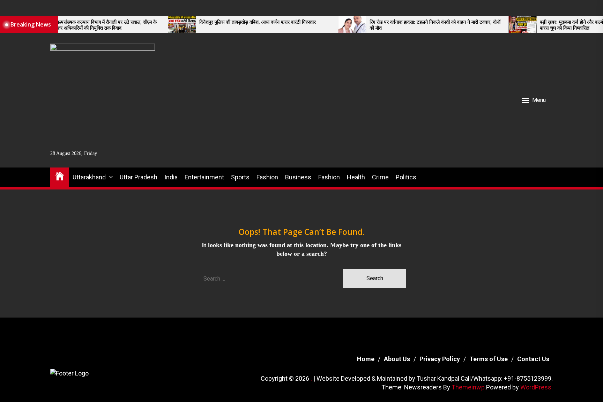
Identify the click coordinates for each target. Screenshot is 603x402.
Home (365, 359)
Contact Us (533, 359)
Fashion (267, 177)
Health (356, 177)
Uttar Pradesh (138, 177)
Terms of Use (488, 359)
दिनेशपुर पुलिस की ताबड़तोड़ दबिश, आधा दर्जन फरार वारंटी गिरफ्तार (240, 22)
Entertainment (204, 177)
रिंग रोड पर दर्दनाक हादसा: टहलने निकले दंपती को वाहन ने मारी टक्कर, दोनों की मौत (417, 25)
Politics (406, 177)
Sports (240, 177)
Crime (380, 177)
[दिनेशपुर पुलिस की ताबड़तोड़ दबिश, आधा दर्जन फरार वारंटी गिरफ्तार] (165, 24)
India (171, 177)
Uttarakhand (89, 177)
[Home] (59, 176)
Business (298, 177)
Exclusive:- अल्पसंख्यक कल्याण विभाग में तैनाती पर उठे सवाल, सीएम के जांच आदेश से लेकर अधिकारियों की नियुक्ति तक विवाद (76, 25)
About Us (397, 359)
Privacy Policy (439, 359)
